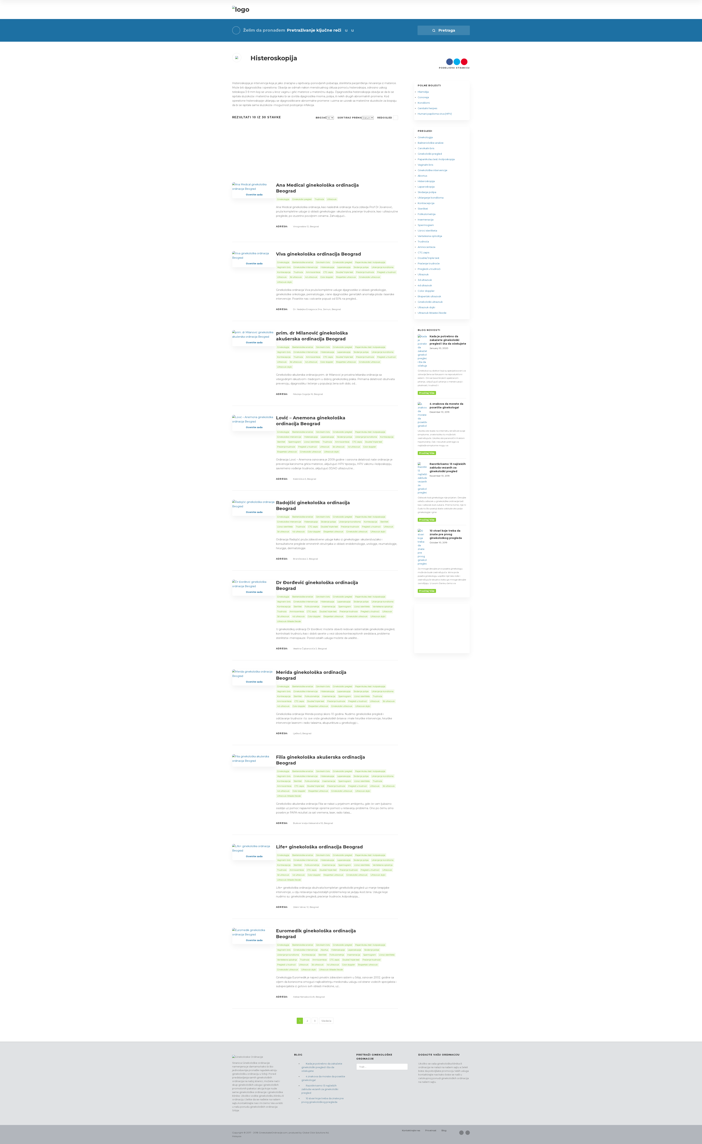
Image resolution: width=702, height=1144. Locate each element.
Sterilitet (423, 208)
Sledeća (326, 1020)
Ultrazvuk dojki (426, 307)
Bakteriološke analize (431, 142)
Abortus (422, 175)
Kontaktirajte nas (411, 1130)
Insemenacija (425, 219)
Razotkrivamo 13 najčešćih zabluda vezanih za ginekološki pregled (319, 1089)
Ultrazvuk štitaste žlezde (432, 312)
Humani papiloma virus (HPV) (435, 113)
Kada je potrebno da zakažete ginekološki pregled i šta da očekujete (321, 1067)
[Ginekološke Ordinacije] (240, 9)
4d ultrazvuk (425, 285)
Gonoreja (423, 97)
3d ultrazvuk (425, 279)
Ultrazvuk (423, 274)
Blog (443, 1130)
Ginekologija (425, 137)
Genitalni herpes (427, 108)
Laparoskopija (426, 186)
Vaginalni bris (425, 164)
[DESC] (395, 118)
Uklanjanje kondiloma (431, 197)
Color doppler (426, 290)
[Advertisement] (315, 155)
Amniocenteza (426, 247)
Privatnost (430, 1130)
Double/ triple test (428, 257)
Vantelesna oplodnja (430, 236)
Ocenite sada (254, 194)
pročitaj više (427, 393)
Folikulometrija (426, 214)
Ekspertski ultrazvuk (429, 296)
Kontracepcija (426, 203)
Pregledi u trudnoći (429, 268)
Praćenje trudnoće (429, 263)
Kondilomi (424, 102)
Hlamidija (423, 91)
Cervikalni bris (426, 148)
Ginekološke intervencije (432, 170)
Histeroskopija (426, 181)
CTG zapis (423, 252)
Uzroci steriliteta (427, 230)
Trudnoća (423, 241)
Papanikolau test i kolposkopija (436, 159)
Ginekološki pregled (430, 153)
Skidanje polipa (427, 192)
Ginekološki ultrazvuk (430, 301)
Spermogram (426, 225)
